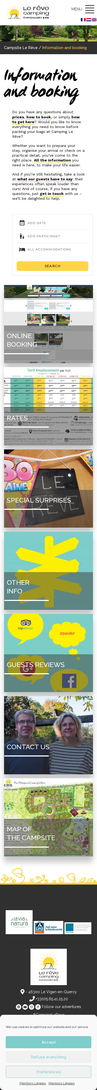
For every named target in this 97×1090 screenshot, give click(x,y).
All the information (52, 160)
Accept (48, 1042)
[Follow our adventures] (18, 1007)
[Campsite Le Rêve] (28, 12)
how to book (38, 117)
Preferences (48, 1072)
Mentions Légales (33, 1083)
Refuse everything (48, 1057)
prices (18, 117)
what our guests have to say (44, 179)
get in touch (52, 193)
